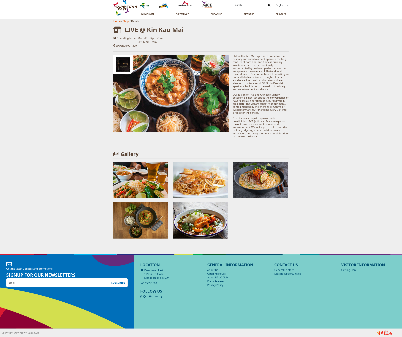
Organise (216, 14)
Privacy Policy (215, 285)
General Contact (284, 270)
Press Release (215, 281)
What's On (147, 14)
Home (117, 21)
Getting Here (349, 270)
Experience (182, 14)
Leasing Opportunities (287, 273)
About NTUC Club (217, 277)
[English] (281, 5)
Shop (126, 21)
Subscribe (118, 282)
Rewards (249, 14)
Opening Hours (216, 273)
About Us (212, 270)
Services (281, 14)
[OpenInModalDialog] (140, 179)
